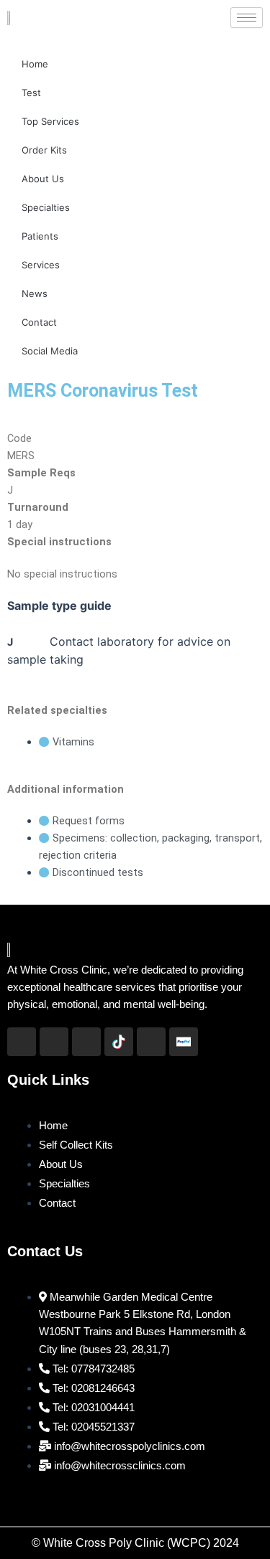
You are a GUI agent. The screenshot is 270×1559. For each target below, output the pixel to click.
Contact (39, 322)
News (35, 293)
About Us (43, 178)
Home (35, 64)
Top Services (50, 121)
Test (31, 92)
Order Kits (44, 150)
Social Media (50, 351)
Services (41, 264)
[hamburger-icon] (246, 17)
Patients (40, 236)
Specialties (46, 207)
